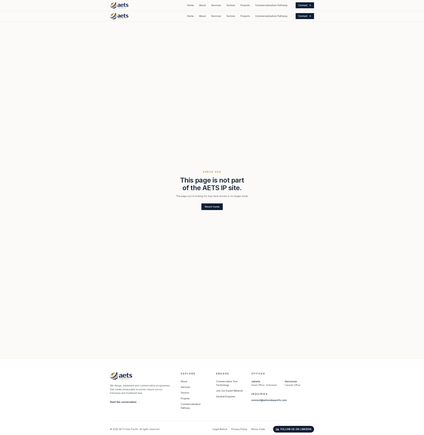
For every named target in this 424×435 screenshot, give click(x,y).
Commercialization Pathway (271, 5)
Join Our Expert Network (229, 390)
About (202, 5)
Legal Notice (219, 429)
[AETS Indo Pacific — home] (119, 5)
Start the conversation (125, 402)
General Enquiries (225, 396)
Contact (302, 5)
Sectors (230, 5)
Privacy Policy (239, 429)
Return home (212, 206)
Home (190, 5)
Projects (245, 5)
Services (216, 5)
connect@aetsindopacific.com (269, 400)
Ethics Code (258, 429)
